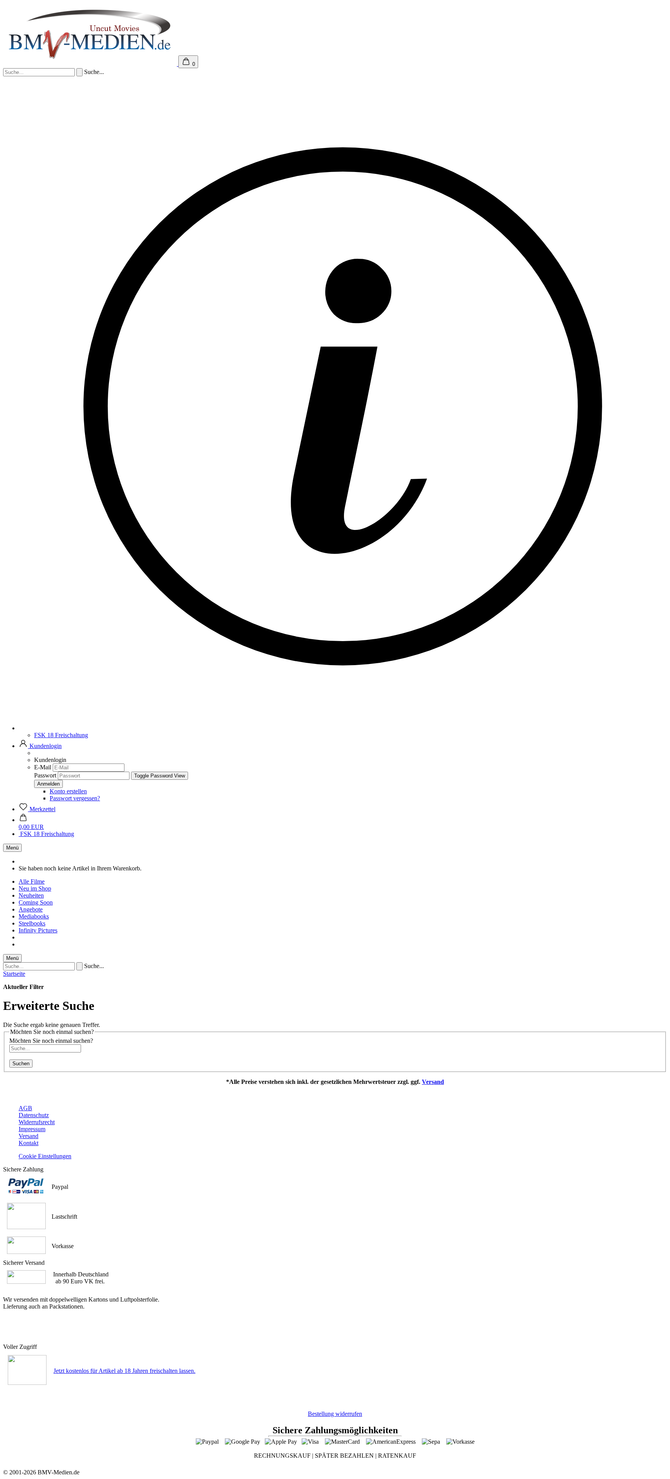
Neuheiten (31, 895)
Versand (433, 1081)
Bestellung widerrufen (335, 1413)
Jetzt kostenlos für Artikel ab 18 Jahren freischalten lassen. (124, 1370)
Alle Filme (32, 881)
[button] (40, 746)
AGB (25, 1108)
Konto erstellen (68, 791)
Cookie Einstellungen (45, 1156)
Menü (12, 848)
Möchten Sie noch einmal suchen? (51, 1040)
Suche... (94, 72)
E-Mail (42, 767)
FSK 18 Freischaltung (61, 735)
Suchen (20, 1063)
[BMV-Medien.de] (90, 63)
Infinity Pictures (38, 930)
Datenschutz (34, 1115)
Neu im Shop (35, 888)
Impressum (32, 1129)
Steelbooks (32, 923)
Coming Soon (36, 902)
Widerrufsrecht (37, 1122)
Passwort (45, 775)
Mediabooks (34, 916)
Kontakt (28, 1143)
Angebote (31, 909)
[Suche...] (79, 72)
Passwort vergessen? (75, 798)
